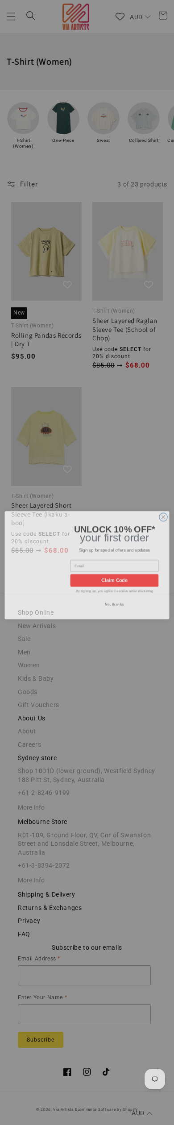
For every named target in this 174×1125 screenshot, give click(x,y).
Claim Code (114, 578)
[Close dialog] (163, 514)
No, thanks (114, 603)
